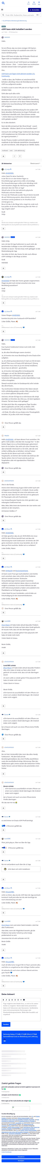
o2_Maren (7, 311)
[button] (2, 10)
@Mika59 (9, 571)
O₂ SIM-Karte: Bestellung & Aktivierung (15, 21)
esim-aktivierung (20, 151)
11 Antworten (5, 1092)
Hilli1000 (7, 37)
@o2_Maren (6, 625)
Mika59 (6, 436)
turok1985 (7, 621)
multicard (5, 151)
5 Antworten (5, 1103)
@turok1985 (10, 892)
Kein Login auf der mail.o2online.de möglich (15, 1101)
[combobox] (21, 15)
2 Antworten (5, 1098)
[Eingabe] (3, 15)
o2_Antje (7, 169)
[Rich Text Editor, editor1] (21, 1011)
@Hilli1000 (9, 173)
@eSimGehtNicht (22, 571)
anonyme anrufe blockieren (10, 1095)
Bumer (6, 715)
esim (11, 151)
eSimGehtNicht (9, 481)
